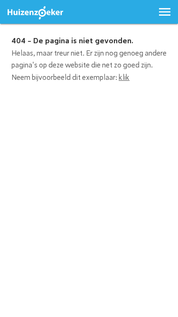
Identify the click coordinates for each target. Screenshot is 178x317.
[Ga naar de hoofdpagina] (35, 13)
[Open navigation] (164, 11)
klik (124, 77)
